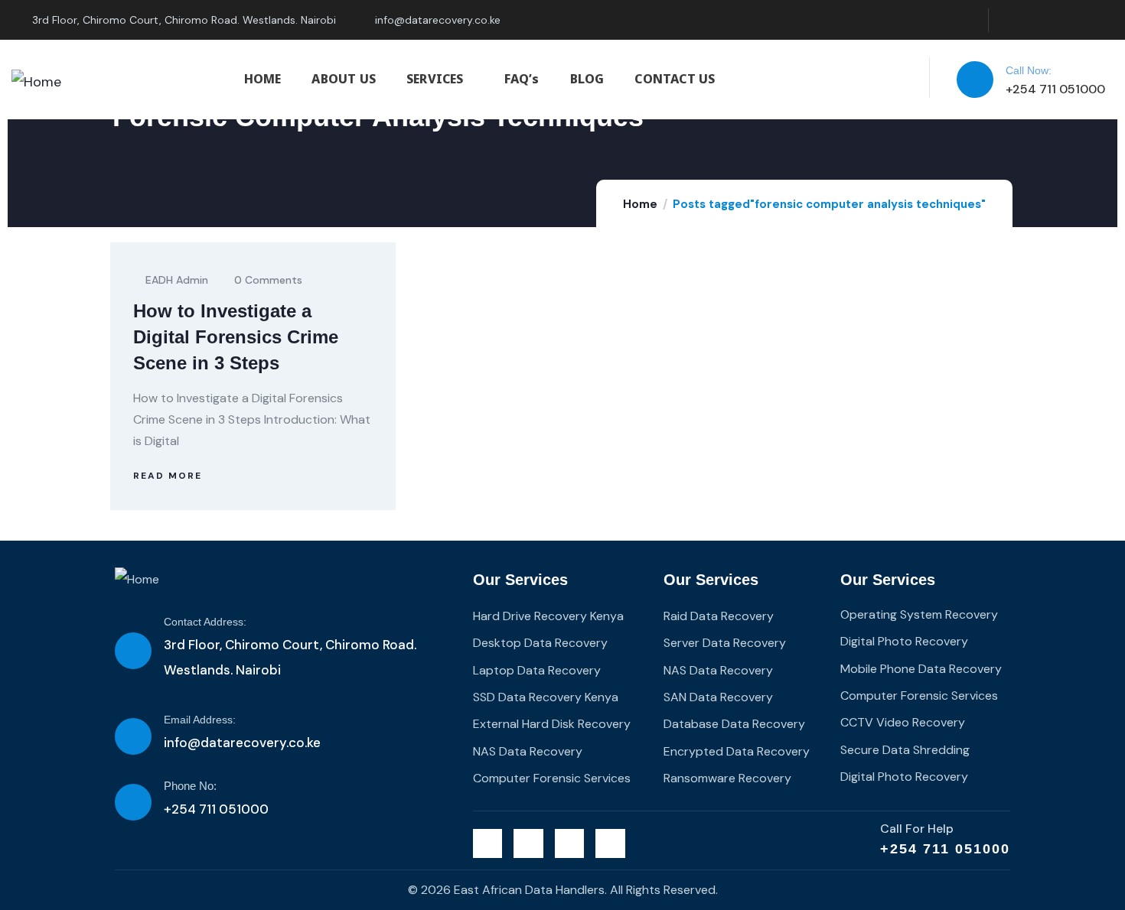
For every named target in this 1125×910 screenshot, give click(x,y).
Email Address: (200, 719)
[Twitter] (1008, 20)
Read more (167, 476)
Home (640, 204)
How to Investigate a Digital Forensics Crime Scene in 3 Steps (235, 337)
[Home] (36, 82)
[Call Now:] (975, 79)
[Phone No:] (133, 802)
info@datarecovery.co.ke (242, 742)
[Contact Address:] (133, 650)
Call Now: (1029, 70)
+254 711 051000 (945, 848)
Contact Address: (205, 622)
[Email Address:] (133, 736)
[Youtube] (1102, 20)
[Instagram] (1070, 20)
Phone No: (190, 785)
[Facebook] (1040, 20)
